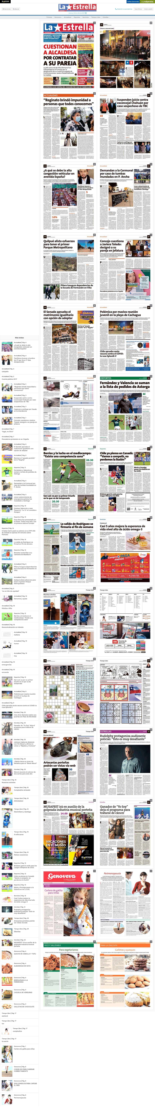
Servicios (85, 17)
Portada (49, 17)
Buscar (16, 9)
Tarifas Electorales (133, 1)
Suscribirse (138, 9)
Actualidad (67, 17)
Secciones (7, 9)
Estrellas (105, 17)
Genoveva (57, 17)
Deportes (77, 17)
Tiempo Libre (95, 17)
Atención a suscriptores (124, 9)
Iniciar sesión (148, 9)
